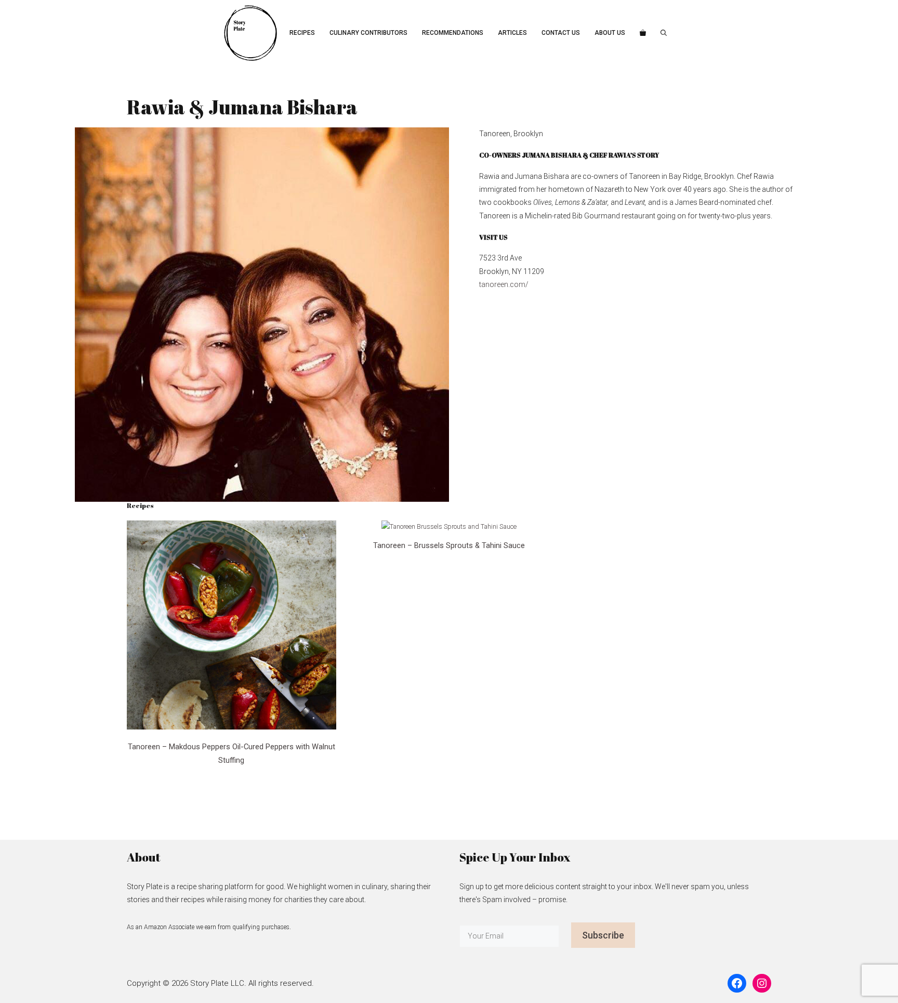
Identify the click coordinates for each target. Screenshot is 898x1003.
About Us (610, 32)
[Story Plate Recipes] (250, 33)
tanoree (491, 284)
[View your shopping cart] (642, 33)
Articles (512, 32)
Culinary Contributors (368, 32)
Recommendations (452, 32)
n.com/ (516, 284)
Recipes (302, 32)
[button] (663, 33)
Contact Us (561, 32)
